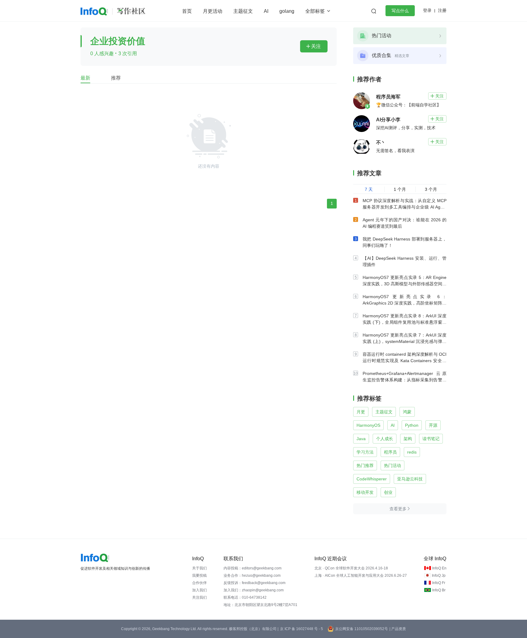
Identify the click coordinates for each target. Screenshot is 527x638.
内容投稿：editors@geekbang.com (252, 568)
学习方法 (365, 452)
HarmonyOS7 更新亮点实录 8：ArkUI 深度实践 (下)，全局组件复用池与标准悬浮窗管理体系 (404, 322)
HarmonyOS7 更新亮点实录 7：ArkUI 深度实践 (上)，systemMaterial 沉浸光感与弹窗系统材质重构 (404, 341)
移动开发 (365, 492)
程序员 (390, 452)
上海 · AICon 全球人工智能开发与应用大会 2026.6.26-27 (360, 575)
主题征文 (243, 11)
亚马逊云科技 (410, 478)
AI (266, 11)
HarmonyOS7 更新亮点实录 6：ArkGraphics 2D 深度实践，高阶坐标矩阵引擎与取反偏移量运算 (404, 303)
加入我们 (199, 590)
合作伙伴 (199, 583)
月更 (361, 411)
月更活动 (212, 11)
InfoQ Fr (438, 583)
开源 (433, 425)
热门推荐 (365, 465)
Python (411, 425)
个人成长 (384, 438)
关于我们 (199, 568)
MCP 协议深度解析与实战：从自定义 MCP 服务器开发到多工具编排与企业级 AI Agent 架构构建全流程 (404, 207)
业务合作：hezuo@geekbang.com (252, 575)
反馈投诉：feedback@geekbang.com (254, 583)
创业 (388, 492)
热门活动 (392, 465)
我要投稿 (199, 575)
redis (412, 452)
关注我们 (199, 597)
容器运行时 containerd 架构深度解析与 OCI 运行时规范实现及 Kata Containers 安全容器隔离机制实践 (404, 360)
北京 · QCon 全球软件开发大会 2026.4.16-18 (351, 568)
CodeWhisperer (372, 478)
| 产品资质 (397, 629)
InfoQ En (439, 568)
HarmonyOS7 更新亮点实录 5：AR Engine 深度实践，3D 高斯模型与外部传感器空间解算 (404, 284)
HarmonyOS (368, 425)
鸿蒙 (407, 411)
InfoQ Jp (439, 575)
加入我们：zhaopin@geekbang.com (254, 590)
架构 (407, 438)
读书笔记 (430, 438)
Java (361, 438)
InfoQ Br (439, 590)
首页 (187, 11)
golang (286, 11)
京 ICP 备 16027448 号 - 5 (301, 629)
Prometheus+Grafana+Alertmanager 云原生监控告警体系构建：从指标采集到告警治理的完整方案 (404, 380)
